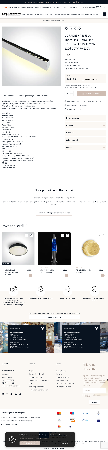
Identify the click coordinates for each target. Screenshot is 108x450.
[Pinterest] (20, 394)
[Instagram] (7, 394)
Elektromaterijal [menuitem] (27, 14)
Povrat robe (71, 132)
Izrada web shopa (49, 448)
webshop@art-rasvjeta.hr (50, 2)
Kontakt (80, 2)
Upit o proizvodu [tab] (42, 95)
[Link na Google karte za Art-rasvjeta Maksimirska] (96, 328)
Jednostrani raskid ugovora (38, 390)
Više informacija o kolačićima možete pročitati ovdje (35, 439)
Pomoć (69, 147)
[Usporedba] (101, 7)
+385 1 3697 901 (69, 2)
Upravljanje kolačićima (37, 387)
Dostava (69, 125)
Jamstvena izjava (62, 380)
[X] (11, 394)
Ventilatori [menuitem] (96, 14)
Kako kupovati (72, 140)
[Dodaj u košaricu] (30, 275)
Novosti (17, 7)
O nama (64, 7)
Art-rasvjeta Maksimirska (65, 383)
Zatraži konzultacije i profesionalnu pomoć (54, 213)
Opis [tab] (4, 95)
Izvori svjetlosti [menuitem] (39, 14)
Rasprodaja (56, 7)
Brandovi (30, 7)
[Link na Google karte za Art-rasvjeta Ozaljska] (42, 328)
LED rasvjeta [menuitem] (49, 14)
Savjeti (23, 7)
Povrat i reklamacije (63, 377)
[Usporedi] (71, 28)
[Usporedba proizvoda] (26, 235)
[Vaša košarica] (105, 7)
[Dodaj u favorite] (66, 28)
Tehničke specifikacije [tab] (26, 95)
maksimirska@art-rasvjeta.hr (74, 339)
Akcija (4, 7)
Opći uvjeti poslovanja (36, 374)
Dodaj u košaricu (93, 94)
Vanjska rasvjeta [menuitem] (86, 14)
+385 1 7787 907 (71, 337)
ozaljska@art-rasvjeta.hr (19, 339)
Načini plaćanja (72, 118)
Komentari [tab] (12, 95)
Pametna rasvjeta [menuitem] (60, 14)
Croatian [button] (72, 7)
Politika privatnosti (35, 377)
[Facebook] (3, 394)
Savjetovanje (46, 7)
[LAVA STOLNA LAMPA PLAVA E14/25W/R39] (66, 275)
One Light (6, 268)
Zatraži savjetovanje (54, 317)
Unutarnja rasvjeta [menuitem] (73, 14)
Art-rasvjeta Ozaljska (63, 387)
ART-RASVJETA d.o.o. (46, 268)
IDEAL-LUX (79, 268)
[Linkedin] (16, 394)
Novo (10, 7)
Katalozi (37, 7)
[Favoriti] (97, 7)
